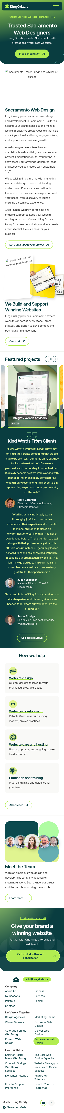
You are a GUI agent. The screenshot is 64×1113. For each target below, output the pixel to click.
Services (39, 996)
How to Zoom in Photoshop (44, 1086)
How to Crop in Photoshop (14, 1086)
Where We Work (14, 1022)
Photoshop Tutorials (40, 1077)
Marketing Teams (44, 1017)
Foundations (12, 996)
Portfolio (10, 1000)
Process (39, 991)
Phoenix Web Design (13, 1041)
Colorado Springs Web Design (15, 1032)
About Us (10, 991)
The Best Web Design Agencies (44, 1056)
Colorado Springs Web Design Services (15, 1067)
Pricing (38, 1000)
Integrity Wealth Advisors (30, 418)
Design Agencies (15, 1017)
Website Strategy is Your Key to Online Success (46, 1067)
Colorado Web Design (43, 1023)
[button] (48, 359)
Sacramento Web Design (44, 1041)
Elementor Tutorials (16, 1075)
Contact (10, 1006)
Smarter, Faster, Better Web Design (16, 1056)
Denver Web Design (41, 1032)
